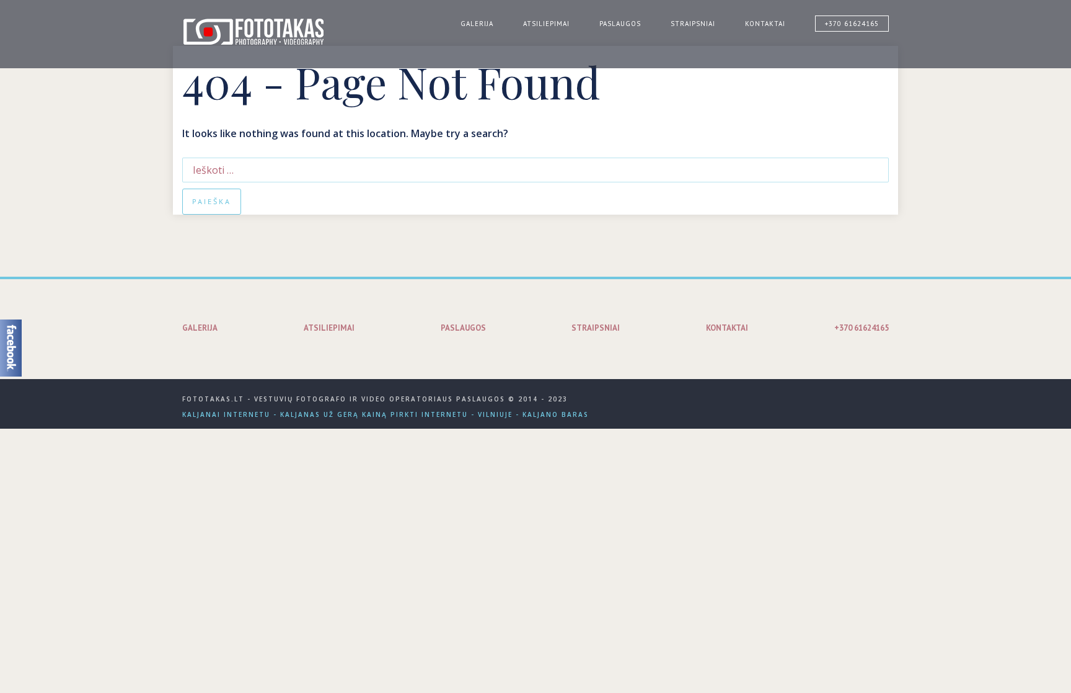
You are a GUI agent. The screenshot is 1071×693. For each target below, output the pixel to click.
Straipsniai (693, 23)
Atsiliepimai (546, 23)
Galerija (477, 23)
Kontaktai (765, 23)
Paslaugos (620, 23)
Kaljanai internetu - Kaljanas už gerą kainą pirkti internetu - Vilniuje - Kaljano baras (385, 414)
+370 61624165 (852, 23)
